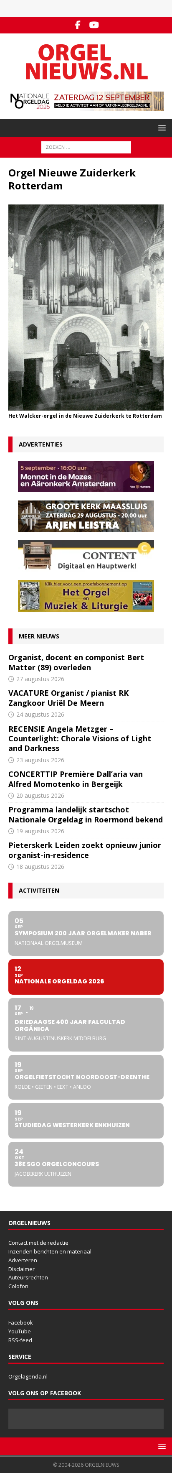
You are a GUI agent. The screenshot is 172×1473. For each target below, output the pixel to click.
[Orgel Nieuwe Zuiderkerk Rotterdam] (86, 406)
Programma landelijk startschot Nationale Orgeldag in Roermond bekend (85, 814)
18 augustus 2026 (40, 867)
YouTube (19, 1331)
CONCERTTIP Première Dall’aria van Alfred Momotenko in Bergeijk (75, 779)
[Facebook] (78, 25)
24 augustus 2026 (40, 714)
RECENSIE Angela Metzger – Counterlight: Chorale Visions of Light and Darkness (79, 738)
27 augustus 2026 (40, 679)
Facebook (20, 1322)
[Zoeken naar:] (86, 147)
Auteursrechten (28, 1277)
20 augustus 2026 (40, 795)
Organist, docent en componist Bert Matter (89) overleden (76, 662)
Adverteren (22, 1260)
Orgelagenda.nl (28, 1376)
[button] (160, 127)
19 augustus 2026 (40, 831)
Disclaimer (21, 1269)
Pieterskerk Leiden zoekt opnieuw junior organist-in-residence (84, 850)
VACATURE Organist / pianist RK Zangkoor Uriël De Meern (68, 697)
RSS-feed (20, 1340)
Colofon (18, 1286)
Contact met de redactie (38, 1242)
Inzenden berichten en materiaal (49, 1251)
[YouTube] (94, 25)
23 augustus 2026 (40, 760)
